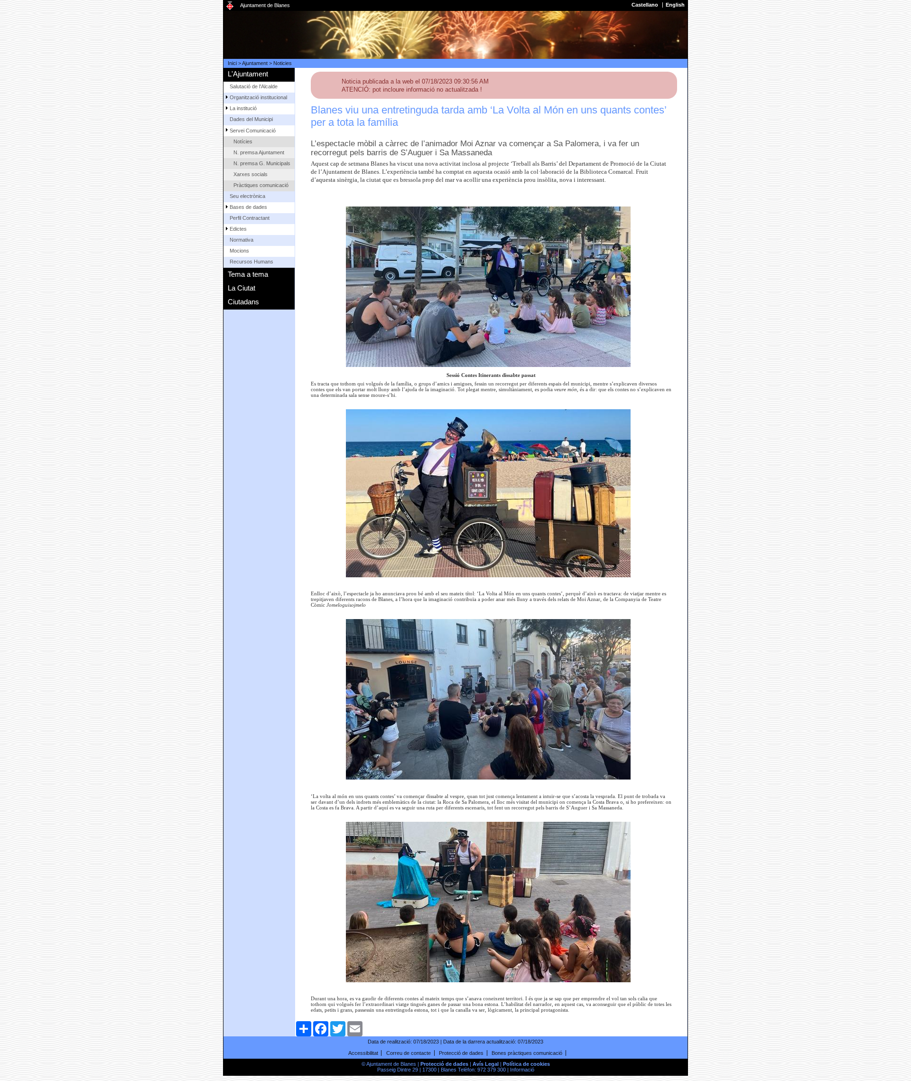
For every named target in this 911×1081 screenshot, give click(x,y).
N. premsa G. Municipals (261, 163)
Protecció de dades (461, 1053)
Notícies (242, 141)
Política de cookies (526, 1064)
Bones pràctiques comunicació (527, 1053)
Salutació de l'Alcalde (254, 86)
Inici (232, 63)
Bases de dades (248, 207)
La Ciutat (241, 288)
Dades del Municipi (251, 119)
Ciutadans (243, 302)
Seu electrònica (247, 196)
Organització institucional (258, 97)
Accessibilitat (363, 1053)
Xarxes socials (250, 174)
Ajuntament (255, 63)
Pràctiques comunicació (260, 185)
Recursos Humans (251, 261)
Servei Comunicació (253, 130)
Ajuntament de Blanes (265, 5)
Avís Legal (486, 1064)
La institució (243, 108)
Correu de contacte (408, 1053)
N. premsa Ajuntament (258, 152)
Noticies (282, 63)
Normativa (241, 240)
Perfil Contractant (250, 218)
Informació (522, 1069)
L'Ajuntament (248, 74)
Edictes (238, 229)
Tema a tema (248, 274)
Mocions (239, 251)
